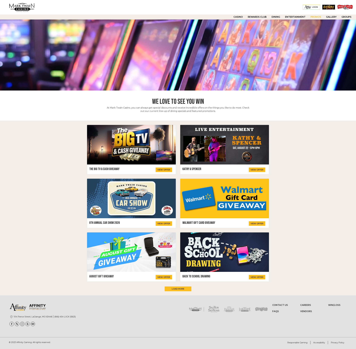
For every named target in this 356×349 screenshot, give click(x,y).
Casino (238, 17)
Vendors (306, 311)
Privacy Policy (337, 342)
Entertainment (295, 17)
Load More (178, 289)
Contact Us (280, 305)
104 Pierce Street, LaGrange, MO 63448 (33, 316)
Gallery (331, 17)
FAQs (275, 311)
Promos (316, 17)
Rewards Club (257, 17)
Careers (305, 305)
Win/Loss (334, 305)
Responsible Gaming (297, 342)
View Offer (163, 170)
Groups (346, 17)
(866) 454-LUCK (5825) (65, 316)
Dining (276, 17)
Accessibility (319, 342)
